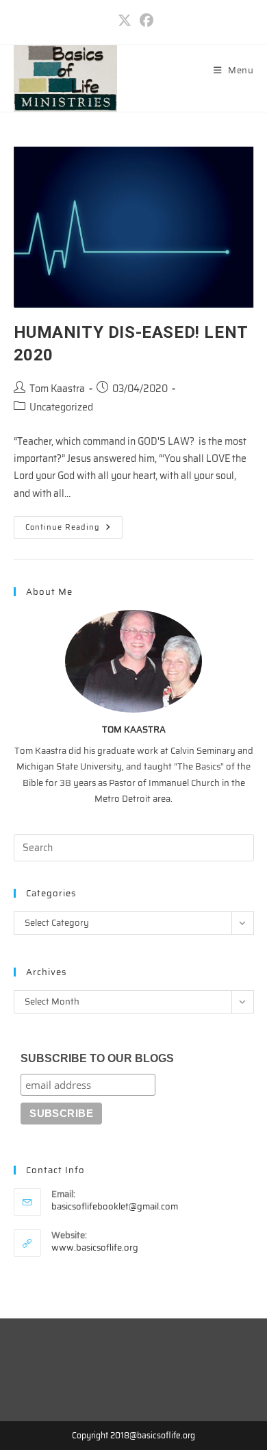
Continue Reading (74, 529)
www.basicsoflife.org (94, 1247)
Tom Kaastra (57, 388)
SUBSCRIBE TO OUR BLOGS (97, 1058)
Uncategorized (61, 407)
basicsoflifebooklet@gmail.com (114, 1206)
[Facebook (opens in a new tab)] (144, 20)
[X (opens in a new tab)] (125, 20)
